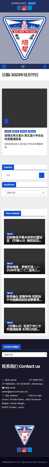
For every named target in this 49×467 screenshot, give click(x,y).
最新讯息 (15, 131)
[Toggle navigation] (23, 66)
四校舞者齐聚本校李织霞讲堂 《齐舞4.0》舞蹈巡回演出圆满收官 (24, 240)
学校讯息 (8, 131)
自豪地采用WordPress (11, 462)
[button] (41, 66)
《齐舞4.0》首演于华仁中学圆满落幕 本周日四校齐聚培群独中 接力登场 (24, 329)
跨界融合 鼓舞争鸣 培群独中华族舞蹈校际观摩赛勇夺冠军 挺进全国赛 (24, 300)
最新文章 (10, 234)
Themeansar (42, 462)
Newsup (28, 462)
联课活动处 (31, 131)
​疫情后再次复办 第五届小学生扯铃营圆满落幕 (24, 137)
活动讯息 (23, 131)
